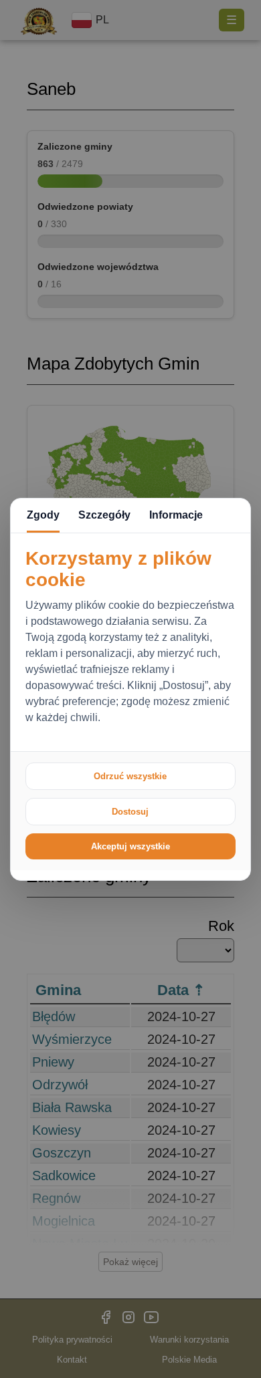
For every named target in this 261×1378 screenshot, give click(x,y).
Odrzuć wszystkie (130, 776)
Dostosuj (130, 812)
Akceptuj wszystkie (130, 846)
